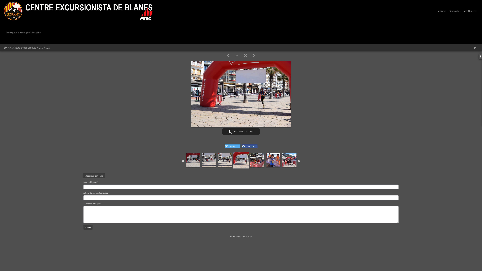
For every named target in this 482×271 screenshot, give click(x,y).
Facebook (250, 146)
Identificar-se (469, 11)
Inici (5, 48)
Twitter (232, 146)
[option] (193, 160)
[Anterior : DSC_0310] (228, 55)
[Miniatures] (236, 55)
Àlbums (441, 11)
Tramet (88, 227)
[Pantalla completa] (245, 55)
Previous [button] (183, 161)
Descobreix (454, 11)
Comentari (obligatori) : (93, 203)
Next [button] (299, 161)
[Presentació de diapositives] (475, 47)
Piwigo (249, 236)
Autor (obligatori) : (91, 182)
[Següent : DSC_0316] (254, 55)
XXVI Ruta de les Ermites (23, 47)
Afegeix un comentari (94, 176)
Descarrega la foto (243, 131)
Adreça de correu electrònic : (95, 193)
